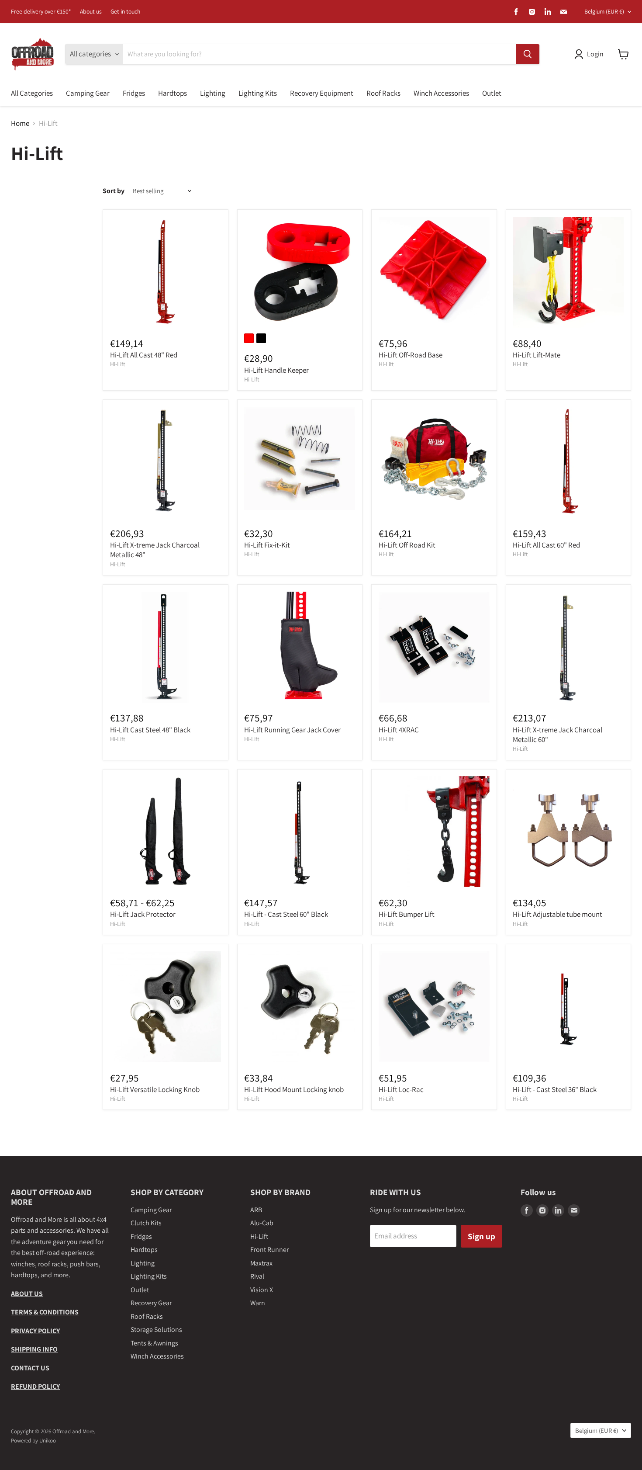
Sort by (113, 191)
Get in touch (125, 11)
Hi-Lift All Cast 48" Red (143, 355)
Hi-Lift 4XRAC (399, 730)
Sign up (481, 1236)
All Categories (32, 93)
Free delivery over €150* (41, 11)
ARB (256, 1209)
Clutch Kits (146, 1222)
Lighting (212, 93)
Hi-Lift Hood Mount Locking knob (294, 1089)
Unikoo (47, 1440)
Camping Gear (88, 93)
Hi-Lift (117, 364)
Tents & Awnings (154, 1343)
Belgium (604, 11)
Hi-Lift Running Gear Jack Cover (292, 730)
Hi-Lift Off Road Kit (407, 545)
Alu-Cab (261, 1222)
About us (91, 11)
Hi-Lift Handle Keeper (276, 370)
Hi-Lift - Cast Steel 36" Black (555, 1089)
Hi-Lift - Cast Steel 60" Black (286, 914)
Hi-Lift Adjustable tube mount (557, 914)
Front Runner (269, 1249)
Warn (257, 1302)
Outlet (491, 93)
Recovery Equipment (321, 93)
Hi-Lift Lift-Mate (536, 355)
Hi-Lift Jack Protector (143, 914)
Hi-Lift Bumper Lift (407, 914)
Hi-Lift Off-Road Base (410, 355)
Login (595, 54)
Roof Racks (383, 93)
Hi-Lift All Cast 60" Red (546, 545)
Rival (257, 1276)
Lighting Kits (257, 93)
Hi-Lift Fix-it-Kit (267, 545)
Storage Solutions (156, 1329)
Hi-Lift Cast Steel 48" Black (150, 730)
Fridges (134, 93)
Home (20, 123)
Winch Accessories (441, 93)
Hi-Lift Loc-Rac (401, 1089)
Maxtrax (261, 1263)
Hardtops (172, 93)
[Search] (527, 54)
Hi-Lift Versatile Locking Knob (155, 1089)
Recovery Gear (151, 1302)
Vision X (261, 1289)
